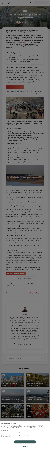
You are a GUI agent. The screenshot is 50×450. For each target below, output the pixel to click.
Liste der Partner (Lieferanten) (6, 438)
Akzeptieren (25, 442)
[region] (25, 435)
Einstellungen (25, 446)
